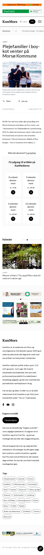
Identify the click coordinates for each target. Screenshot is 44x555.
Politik (13, 506)
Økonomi (7, 517)
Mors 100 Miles (9, 500)
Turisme (36, 511)
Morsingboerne (24, 500)
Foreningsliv (32, 484)
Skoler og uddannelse (12, 511)
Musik (35, 500)
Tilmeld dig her (10, 420)
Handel (13, 490)
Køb (32, 21)
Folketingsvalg (19, 484)
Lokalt (4, 42)
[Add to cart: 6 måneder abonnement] (13, 219)
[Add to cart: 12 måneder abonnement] (31, 219)
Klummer (7, 495)
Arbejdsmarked (9, 479)
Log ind (24, 22)
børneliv (21, 479)
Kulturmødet (19, 495)
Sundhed (26, 511)
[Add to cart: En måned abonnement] (13, 192)
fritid (5, 490)
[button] (22, 239)
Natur (6, 506)
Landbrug (30, 495)
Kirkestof (22, 490)
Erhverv (31, 479)
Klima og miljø (34, 490)
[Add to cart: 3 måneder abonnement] (31, 192)
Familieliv (7, 484)
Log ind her (31, 153)
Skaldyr (22, 506)
